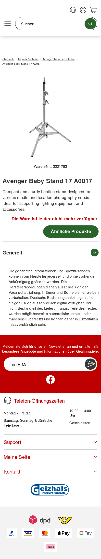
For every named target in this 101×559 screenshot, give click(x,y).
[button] (49, 116)
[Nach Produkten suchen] (90, 23)
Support (12, 441)
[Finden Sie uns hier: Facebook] (50, 379)
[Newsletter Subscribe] (90, 364)
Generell (12, 252)
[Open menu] (7, 24)
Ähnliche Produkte (71, 231)
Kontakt (12, 471)
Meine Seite (17, 456)
